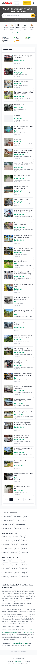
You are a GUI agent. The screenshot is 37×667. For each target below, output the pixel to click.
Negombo (6, 544)
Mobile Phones (7, 528)
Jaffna (17, 548)
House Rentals (20, 524)
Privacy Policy (25, 664)
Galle (23, 541)
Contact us (10, 661)
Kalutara (16, 541)
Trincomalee (24, 552)
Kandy (23, 537)
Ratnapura (23, 544)
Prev (6, 499)
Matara (14, 544)
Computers (18, 528)
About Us (18, 661)
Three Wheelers (8, 520)
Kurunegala (6, 541)
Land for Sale (20, 520)
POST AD (27, 3)
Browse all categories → (18, 33)
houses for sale (26, 632)
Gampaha (15, 537)
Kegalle (24, 548)
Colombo (5, 537)
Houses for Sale (8, 524)
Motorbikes (17, 516)
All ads (17, 3)
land (16, 632)
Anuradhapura (7, 548)
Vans (25, 516)
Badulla (5, 552)
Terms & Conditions (13, 664)
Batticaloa (14, 552)
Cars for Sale (7, 516)
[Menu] (33, 3)
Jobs (27, 528)
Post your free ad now (20, 643)
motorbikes (9, 632)
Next (30, 499)
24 (25, 499)
